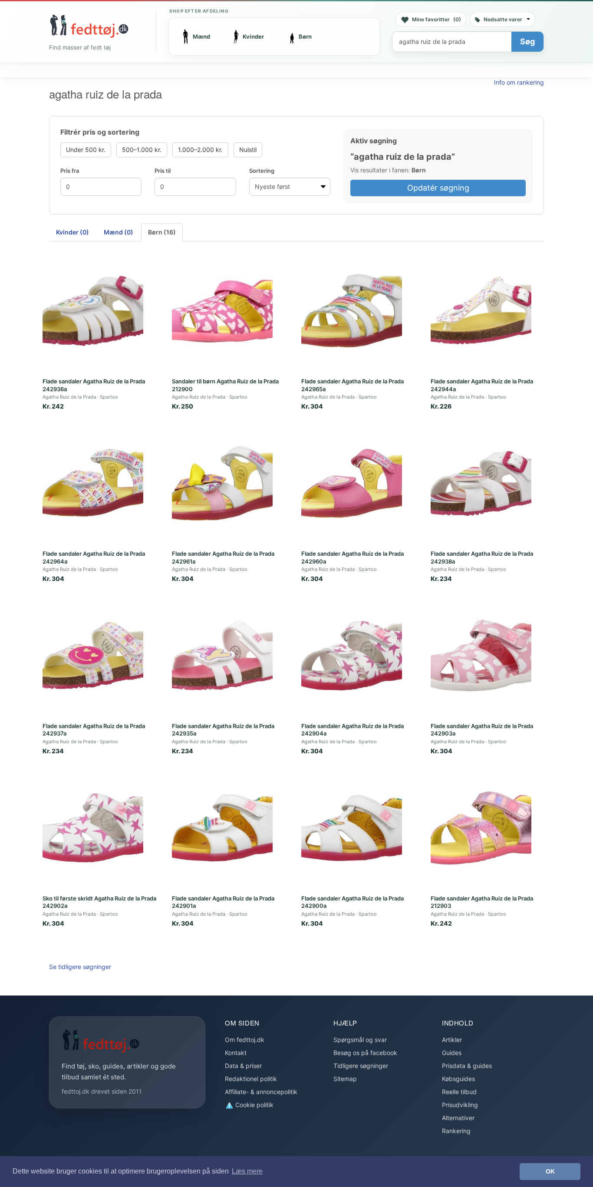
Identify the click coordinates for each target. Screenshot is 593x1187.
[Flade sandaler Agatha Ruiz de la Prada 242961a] (222, 483)
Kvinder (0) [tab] (72, 232)
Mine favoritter (436, 19)
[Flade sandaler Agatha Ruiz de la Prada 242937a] (93, 656)
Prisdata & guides (467, 1065)
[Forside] (89, 26)
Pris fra (69, 170)
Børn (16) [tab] (162, 232)
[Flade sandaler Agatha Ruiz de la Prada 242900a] (351, 828)
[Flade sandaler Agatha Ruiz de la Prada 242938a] (481, 483)
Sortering (261, 170)
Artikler (452, 1039)
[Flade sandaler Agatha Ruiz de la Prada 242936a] (93, 311)
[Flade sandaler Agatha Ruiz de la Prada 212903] (481, 828)
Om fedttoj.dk (244, 1039)
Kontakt (236, 1052)
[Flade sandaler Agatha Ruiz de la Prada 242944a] (481, 311)
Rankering (456, 1130)
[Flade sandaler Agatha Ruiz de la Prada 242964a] (93, 483)
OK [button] (550, 1171)
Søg (527, 41)
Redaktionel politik (251, 1078)
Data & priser (243, 1065)
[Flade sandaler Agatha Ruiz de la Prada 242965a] (351, 311)
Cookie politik (253, 1104)
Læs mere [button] (247, 1171)
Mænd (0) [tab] (118, 232)
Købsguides (458, 1078)
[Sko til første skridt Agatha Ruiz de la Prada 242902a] (93, 828)
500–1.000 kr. (141, 149)
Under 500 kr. (85, 149)
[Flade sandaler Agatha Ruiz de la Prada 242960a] (351, 483)
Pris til (163, 170)
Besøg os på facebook (365, 1052)
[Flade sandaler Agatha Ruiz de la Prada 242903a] (481, 656)
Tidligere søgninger (360, 1065)
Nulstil (248, 149)
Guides (451, 1052)
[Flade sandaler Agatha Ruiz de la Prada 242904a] (351, 656)
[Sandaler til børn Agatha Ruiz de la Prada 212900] (222, 311)
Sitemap (345, 1078)
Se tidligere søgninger (80, 966)
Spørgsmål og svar (360, 1039)
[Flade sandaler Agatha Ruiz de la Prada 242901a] (222, 828)
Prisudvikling (460, 1104)
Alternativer (458, 1117)
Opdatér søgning (438, 187)
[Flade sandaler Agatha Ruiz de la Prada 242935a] (222, 656)
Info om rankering (519, 82)
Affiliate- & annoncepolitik (261, 1091)
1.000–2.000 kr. (200, 149)
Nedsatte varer (503, 19)
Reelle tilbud (459, 1091)
